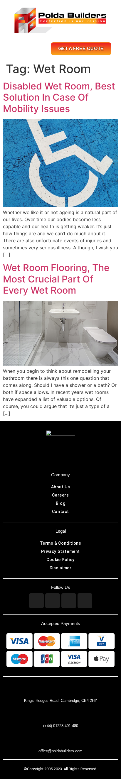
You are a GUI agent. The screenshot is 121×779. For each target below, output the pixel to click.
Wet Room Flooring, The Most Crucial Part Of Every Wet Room (56, 279)
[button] (22, 48)
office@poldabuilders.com (60, 751)
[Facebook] (36, 600)
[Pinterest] (85, 600)
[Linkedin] (68, 600)
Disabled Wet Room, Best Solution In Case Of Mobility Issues (59, 97)
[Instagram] (52, 600)
